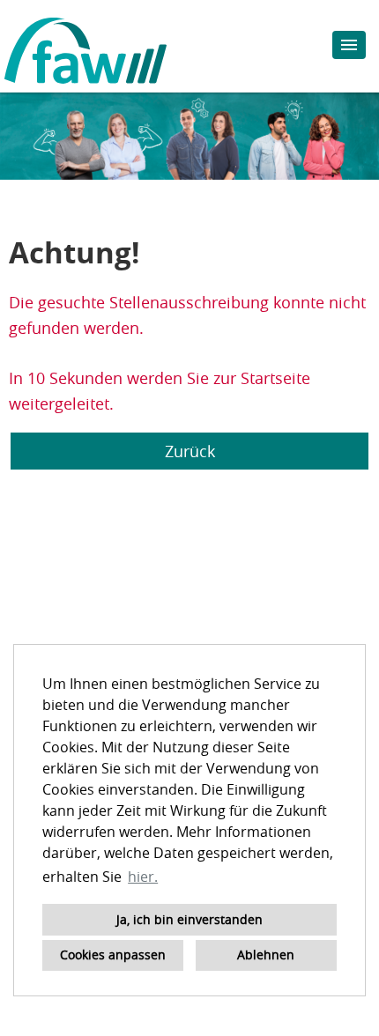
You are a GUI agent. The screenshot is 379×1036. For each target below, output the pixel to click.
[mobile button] (349, 45)
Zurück (190, 451)
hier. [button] (143, 876)
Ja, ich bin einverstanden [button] (189, 919)
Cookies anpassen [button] (113, 954)
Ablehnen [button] (265, 954)
